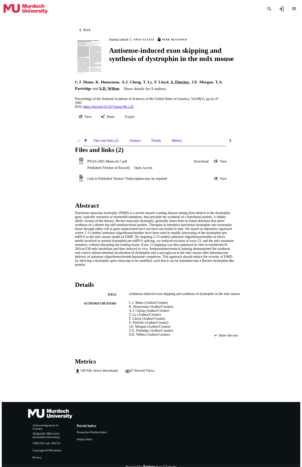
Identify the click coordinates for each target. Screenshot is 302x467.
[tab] (106, 140)
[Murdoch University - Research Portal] (26, 9)
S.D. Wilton (109, 88)
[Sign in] (281, 8)
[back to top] (85, 140)
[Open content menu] (294, 8)
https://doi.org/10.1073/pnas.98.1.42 (108, 107)
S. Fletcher (180, 82)
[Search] (269, 8)
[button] (201, 161)
